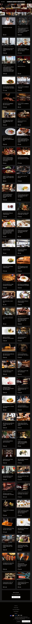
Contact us (16, 605)
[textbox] (8, 10)
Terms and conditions (16, 609)
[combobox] (8, 10)
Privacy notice (16, 607)
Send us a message (16, 597)
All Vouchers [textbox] (20, 10)
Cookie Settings (16, 611)
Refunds (16, 613)
